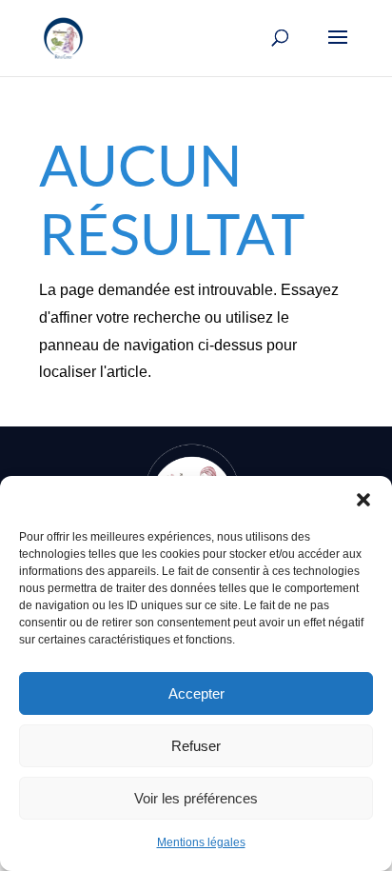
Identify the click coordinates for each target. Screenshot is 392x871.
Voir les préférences (196, 798)
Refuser (196, 746)
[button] (363, 499)
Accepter (196, 693)
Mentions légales (201, 842)
